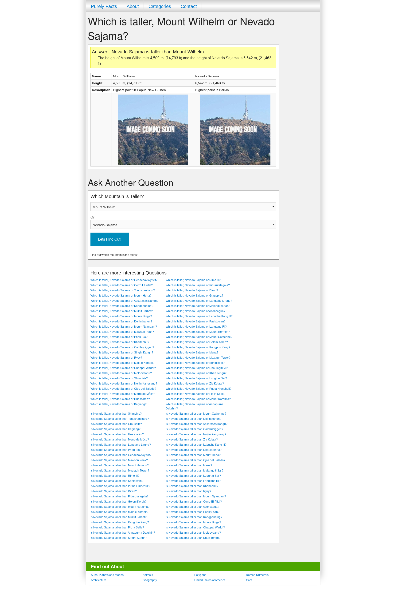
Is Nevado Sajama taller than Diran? (113, 491)
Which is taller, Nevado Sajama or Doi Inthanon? (121, 321)
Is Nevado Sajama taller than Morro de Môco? (119, 439)
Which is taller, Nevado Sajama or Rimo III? (193, 280)
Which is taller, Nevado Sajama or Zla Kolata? (195, 383)
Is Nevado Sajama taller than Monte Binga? (193, 522)
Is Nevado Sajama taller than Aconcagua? (192, 506)
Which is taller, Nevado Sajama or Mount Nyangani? (123, 326)
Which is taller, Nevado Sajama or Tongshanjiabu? (122, 290)
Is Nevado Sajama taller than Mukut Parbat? (118, 517)
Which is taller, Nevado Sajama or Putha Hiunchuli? (198, 388)
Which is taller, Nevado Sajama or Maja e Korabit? (122, 363)
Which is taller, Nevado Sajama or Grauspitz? (194, 295)
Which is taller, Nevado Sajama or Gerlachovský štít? (123, 280)
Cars (249, 580)
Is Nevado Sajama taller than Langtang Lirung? (120, 444)
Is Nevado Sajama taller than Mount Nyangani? (196, 496)
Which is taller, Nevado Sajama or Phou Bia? (119, 337)
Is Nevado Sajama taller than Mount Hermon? (119, 465)
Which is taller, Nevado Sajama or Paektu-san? (196, 321)
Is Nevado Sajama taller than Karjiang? (115, 429)
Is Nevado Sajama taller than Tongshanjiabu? (119, 418)
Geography (150, 580)
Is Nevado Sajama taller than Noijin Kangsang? (196, 434)
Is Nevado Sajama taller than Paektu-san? (192, 512)
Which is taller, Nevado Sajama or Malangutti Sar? (198, 306)
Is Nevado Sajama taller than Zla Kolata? (192, 439)
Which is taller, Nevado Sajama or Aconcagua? (195, 311)
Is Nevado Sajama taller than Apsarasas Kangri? (196, 424)
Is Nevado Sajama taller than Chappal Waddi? (195, 527)
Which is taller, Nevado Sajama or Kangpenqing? (121, 306)
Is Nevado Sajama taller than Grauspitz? (116, 424)
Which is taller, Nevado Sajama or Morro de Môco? (122, 394)
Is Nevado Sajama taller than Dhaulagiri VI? (194, 450)
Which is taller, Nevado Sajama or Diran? (192, 290)
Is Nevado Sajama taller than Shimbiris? (116, 413)
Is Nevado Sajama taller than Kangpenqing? (194, 517)
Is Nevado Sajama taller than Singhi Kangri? (118, 537)
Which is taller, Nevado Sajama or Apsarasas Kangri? (124, 300)
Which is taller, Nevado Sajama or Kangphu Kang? (198, 347)
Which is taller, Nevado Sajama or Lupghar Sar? (196, 378)
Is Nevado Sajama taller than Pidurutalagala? (119, 496)
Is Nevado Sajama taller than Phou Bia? (115, 450)
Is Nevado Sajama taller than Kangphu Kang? (119, 522)
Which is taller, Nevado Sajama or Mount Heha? (121, 295)
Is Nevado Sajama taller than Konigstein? (116, 481)
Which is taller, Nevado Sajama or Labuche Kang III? (199, 316)
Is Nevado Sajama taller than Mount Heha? (193, 455)
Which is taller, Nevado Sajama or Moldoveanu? (121, 373)
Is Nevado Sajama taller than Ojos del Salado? (195, 460)
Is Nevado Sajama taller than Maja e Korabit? (119, 512)
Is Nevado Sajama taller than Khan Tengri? (193, 537)
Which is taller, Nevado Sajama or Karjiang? (118, 404)
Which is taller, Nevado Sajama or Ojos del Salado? (123, 388)
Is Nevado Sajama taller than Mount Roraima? (119, 506)
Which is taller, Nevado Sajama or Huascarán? (120, 399)
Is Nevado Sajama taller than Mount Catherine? (196, 413)
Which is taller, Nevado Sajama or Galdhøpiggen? (122, 347)
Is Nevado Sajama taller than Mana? (189, 465)
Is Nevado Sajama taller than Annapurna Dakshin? (122, 532)
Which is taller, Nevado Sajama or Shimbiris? (119, 378)
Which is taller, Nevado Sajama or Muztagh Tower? (198, 357)
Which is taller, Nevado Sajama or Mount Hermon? (198, 331)
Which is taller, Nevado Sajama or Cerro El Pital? (121, 285)
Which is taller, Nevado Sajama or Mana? (192, 352)
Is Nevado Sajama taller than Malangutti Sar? (194, 470)
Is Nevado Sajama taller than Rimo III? (114, 475)
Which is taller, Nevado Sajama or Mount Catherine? (199, 337)
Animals (148, 575)
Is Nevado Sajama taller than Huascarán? (117, 434)
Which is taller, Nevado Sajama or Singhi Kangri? (121, 352)
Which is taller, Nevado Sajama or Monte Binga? (121, 316)
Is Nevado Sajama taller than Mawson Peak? (119, 460)
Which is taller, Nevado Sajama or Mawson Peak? (122, 331)
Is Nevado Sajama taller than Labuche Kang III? (196, 444)
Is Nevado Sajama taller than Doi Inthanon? (193, 418)
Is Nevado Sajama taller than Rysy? (188, 491)
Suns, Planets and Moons (107, 575)
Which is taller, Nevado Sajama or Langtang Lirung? (199, 300)
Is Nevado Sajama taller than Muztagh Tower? (119, 470)
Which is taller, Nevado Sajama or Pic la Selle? (195, 394)
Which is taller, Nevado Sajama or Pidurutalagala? (198, 285)
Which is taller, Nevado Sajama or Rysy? (116, 357)
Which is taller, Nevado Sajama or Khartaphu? (119, 342)
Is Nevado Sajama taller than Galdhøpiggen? (194, 429)
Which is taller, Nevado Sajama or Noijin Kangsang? (123, 383)
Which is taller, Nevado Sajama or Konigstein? (195, 363)
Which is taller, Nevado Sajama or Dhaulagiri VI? (197, 368)
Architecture (98, 580)
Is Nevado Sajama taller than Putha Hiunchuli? (120, 486)
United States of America (210, 580)
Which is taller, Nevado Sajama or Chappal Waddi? (123, 368)
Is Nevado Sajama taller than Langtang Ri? (193, 481)
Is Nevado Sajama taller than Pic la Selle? (117, 527)
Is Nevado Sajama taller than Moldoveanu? (193, 532)
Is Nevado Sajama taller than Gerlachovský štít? (120, 455)
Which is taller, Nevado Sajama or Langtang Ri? (196, 326)
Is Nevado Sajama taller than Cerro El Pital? (194, 501)
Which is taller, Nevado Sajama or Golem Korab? (197, 342)
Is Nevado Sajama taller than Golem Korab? (118, 501)
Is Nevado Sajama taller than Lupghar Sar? (193, 475)
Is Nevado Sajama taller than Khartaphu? (192, 486)
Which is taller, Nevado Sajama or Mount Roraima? (198, 399)
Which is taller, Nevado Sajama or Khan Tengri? (196, 373)
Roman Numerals (257, 575)
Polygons (200, 575)
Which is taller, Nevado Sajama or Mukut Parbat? (121, 311)
